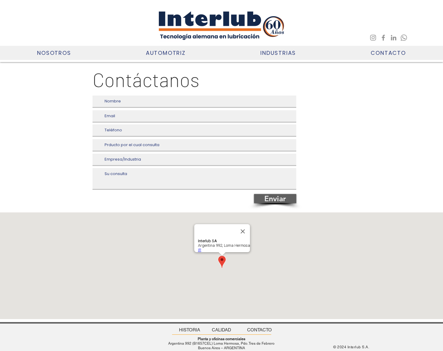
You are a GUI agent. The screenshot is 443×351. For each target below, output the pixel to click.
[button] (54, 53)
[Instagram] (373, 38)
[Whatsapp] (404, 38)
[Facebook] (383, 38)
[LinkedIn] (393, 38)
